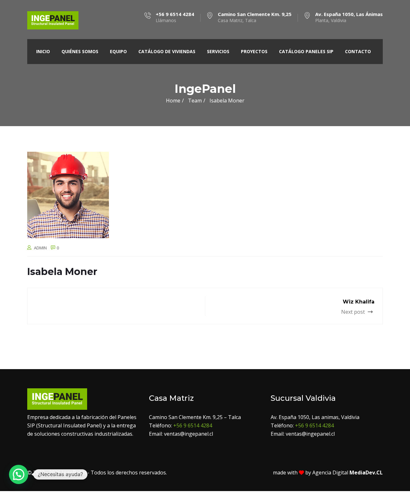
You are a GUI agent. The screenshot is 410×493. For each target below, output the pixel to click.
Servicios (218, 51)
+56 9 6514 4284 (192, 425)
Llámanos (175, 17)
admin (40, 248)
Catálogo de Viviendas (166, 51)
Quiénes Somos (80, 51)
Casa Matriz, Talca (254, 17)
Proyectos (254, 51)
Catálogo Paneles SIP (306, 51)
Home (173, 100)
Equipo (118, 51)
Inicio (43, 51)
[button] (18, 474)
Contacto (358, 51)
